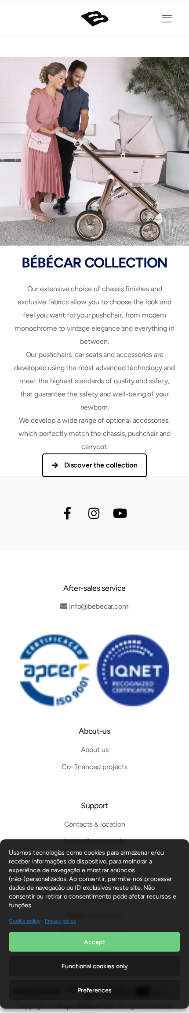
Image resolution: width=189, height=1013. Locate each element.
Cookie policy (24, 921)
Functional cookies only (95, 966)
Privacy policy (60, 921)
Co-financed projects (94, 767)
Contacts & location (94, 824)
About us (95, 749)
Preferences (94, 990)
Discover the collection (101, 465)
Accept (94, 942)
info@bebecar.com (98, 606)
